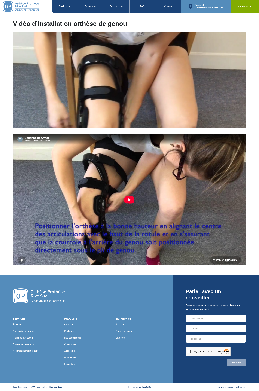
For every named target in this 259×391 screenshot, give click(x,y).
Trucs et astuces (124, 331)
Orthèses (68, 324)
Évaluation (18, 324)
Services (63, 6)
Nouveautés (70, 357)
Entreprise (115, 6)
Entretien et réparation (23, 344)
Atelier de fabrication (23, 338)
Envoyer (236, 362)
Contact (168, 6)
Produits (89, 6)
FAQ (142, 6)
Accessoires (70, 351)
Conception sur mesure (24, 331)
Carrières (120, 338)
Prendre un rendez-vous (227, 387)
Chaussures (70, 344)
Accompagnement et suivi (25, 351)
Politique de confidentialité (139, 387)
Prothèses (69, 331)
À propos (120, 324)
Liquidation (69, 364)
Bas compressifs (72, 338)
